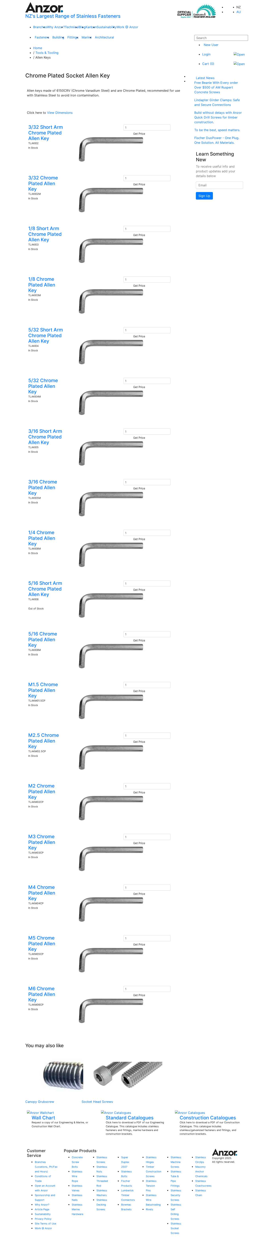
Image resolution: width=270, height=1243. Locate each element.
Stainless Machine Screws (176, 1162)
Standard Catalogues (130, 1118)
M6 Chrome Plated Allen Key (41, 994)
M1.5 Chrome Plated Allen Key (43, 690)
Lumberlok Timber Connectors (128, 1195)
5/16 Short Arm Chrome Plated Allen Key (45, 588)
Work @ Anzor (127, 27)
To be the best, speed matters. (217, 130)
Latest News (205, 78)
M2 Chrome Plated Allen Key (41, 791)
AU (238, 12)
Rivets (149, 1209)
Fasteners (42, 37)
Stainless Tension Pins (151, 1186)
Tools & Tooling (47, 53)
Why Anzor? (56, 27)
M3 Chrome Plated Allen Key (41, 842)
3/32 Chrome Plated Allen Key (43, 183)
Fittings (72, 37)
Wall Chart (43, 1118)
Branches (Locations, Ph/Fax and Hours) (46, 1167)
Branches (40, 27)
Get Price (139, 133)
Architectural (104, 37)
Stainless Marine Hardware (77, 1209)
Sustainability (107, 27)
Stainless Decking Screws (101, 1204)
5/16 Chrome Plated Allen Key (42, 639)
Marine (87, 37)
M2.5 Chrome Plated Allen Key (43, 740)
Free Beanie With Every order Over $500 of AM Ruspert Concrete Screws (216, 87)
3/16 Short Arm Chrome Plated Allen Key (45, 436)
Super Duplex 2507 (125, 1162)
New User (211, 45)
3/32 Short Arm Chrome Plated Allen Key (45, 132)
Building (58, 37)
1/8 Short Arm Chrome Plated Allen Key (45, 234)
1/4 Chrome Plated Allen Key (41, 538)
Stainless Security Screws (176, 1195)
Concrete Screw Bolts (77, 1162)
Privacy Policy (43, 1218)
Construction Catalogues (208, 1118)
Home (37, 48)
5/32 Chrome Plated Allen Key (43, 386)
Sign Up (204, 196)
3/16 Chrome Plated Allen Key (42, 487)
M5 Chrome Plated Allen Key (41, 943)
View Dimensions (60, 113)
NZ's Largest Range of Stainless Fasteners (73, 16)
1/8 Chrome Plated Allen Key (41, 284)
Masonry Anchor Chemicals (201, 1171)
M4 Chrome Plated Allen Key (41, 892)
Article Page (42, 1209)
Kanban (91, 27)
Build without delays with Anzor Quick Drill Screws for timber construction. (218, 117)
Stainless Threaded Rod (102, 1181)
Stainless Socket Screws (176, 1228)
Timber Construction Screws (153, 1171)
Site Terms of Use (45, 1223)
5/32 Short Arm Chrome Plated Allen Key (45, 335)
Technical (72, 27)
